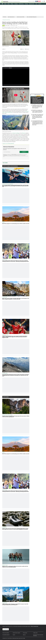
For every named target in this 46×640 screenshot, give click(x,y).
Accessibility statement (6, 634)
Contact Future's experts (16, 632)
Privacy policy (25, 632)
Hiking (12, 3)
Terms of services (14, 154)
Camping (15, 3)
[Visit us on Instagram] (38, 1)
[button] (43, 1)
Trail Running (21, 3)
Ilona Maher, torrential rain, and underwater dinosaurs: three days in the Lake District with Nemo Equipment (37, 106)
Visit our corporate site (34, 626)
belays (20, 136)
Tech (36, 3)
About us (24, 634)
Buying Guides (31, 3)
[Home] (2, 4)
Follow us (23, 49)
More (40, 3)
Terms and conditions (6, 632)
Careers (14, 634)
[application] (15, 76)
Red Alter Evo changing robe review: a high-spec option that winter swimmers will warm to (37, 111)
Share (4, 49)
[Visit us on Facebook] (35, 1)
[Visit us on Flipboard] (40, 1)
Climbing (26, 3)
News (8, 3)
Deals (5, 3)
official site (24, 133)
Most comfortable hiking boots (31, 16)
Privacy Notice (5, 155)
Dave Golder (8, 25)
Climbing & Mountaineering (6, 19)
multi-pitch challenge (15, 133)
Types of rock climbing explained (8, 143)
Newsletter (27, 49)
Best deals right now (11, 16)
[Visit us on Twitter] (37, 1)
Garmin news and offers (20, 16)
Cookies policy (35, 632)
